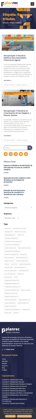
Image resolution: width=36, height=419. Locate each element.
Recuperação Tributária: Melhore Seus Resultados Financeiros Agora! (15, 57)
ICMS (7, 264)
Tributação (26, 309)
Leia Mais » (8, 80)
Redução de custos (11, 293)
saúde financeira (23, 303)
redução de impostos (11, 296)
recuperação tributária (12, 290)
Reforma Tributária (10, 300)
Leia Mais (6, 172)
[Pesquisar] (30, 148)
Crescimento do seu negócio (13, 241)
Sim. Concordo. (10, 416)
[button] (32, 4)
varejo (15, 313)
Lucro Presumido (10, 274)
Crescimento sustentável (12, 244)
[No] (34, 413)
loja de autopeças (20, 267)
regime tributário (24, 300)
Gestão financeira (22, 257)
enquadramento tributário (12, 251)
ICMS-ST (14, 264)
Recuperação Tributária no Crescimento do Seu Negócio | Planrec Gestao (17, 113)
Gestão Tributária (22, 261)
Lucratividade (23, 270)
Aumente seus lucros (19, 228)
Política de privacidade (24, 416)
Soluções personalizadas (12, 309)
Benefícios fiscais (20, 232)
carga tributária (10, 235)
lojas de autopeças (10, 270)
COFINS (20, 235)
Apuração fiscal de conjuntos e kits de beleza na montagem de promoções (17, 180)
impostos (8, 267)
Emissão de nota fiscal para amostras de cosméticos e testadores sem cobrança (14, 192)
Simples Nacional (10, 306)
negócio (21, 274)
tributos (8, 313)
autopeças (9, 232)
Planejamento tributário (12, 283)
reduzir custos (25, 290)
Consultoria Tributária (11, 238)
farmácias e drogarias (11, 254)
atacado (8, 228)
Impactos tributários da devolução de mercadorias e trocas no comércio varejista (18, 167)
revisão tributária (10, 303)
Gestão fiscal (9, 261)
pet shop (8, 277)
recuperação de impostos (12, 287)
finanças (23, 254)
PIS (15, 277)
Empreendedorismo (24, 248)
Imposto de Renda (25, 264)
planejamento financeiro (12, 280)
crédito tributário (10, 248)
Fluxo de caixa (9, 257)
